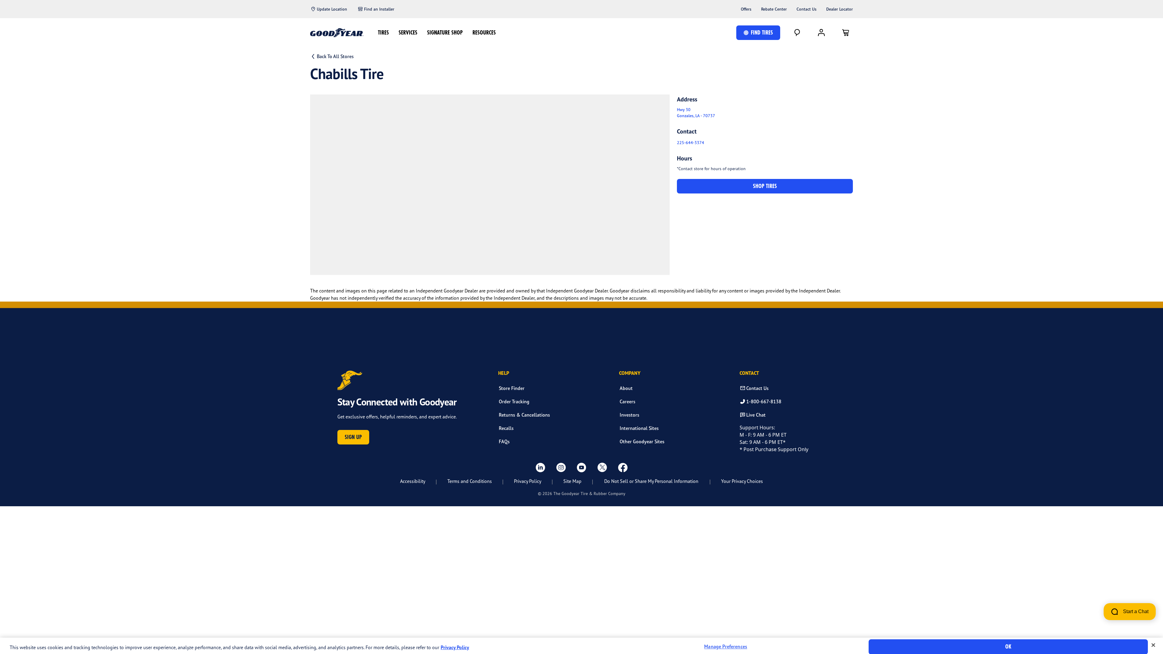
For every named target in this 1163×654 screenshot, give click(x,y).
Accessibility (412, 481)
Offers (746, 9)
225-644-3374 (690, 142)
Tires (383, 32)
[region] (581, 646)
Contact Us (807, 9)
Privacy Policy (527, 481)
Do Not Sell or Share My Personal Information (651, 481)
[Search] (797, 32)
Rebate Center (774, 9)
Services (408, 32)
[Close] (1153, 645)
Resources (484, 32)
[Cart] (845, 32)
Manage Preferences (725, 647)
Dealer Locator (839, 9)
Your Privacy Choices (742, 481)
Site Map (572, 481)
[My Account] (821, 32)
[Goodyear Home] (336, 32)
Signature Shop (445, 32)
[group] (490, 184)
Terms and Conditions (469, 481)
